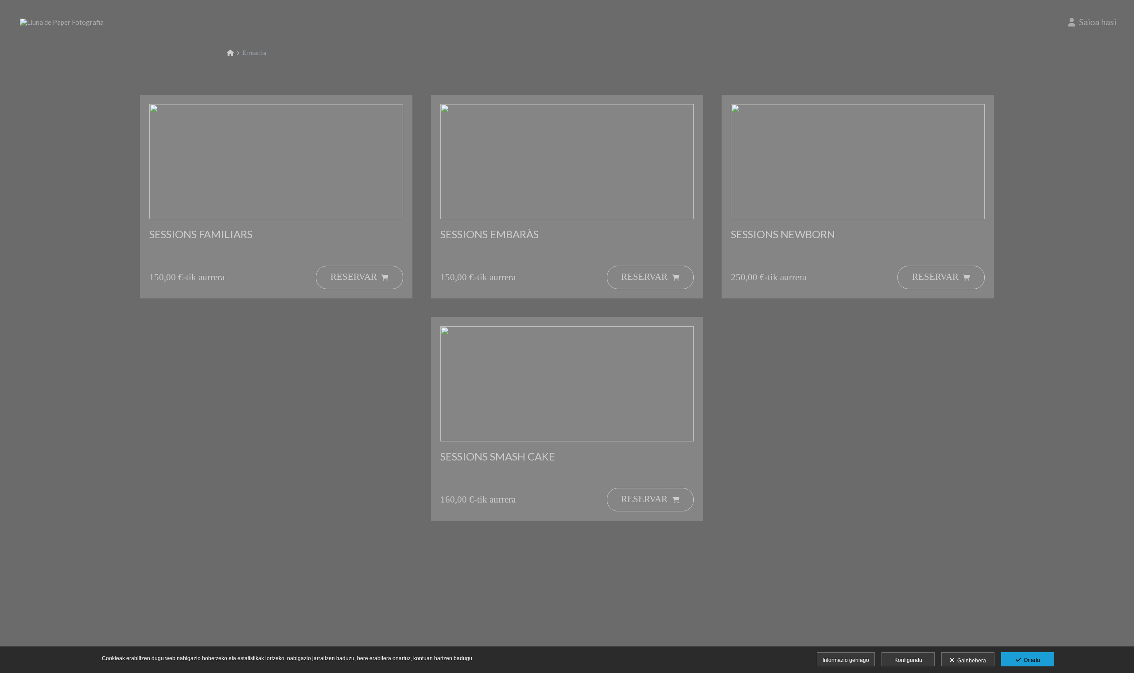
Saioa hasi (1096, 22)
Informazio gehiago (846, 660)
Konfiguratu (908, 660)
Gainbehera (970, 661)
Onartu (1030, 660)
